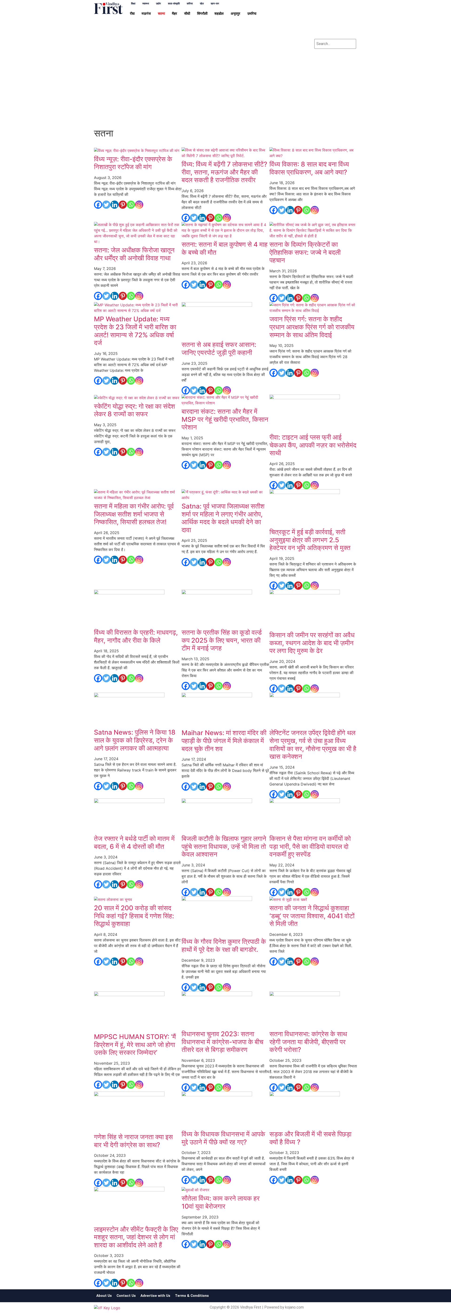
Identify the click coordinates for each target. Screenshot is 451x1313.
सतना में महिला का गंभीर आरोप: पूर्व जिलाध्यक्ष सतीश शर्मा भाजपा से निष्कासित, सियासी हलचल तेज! (134, 514)
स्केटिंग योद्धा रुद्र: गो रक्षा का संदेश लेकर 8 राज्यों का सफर (134, 410)
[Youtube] (349, 8)
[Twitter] (335, 8)
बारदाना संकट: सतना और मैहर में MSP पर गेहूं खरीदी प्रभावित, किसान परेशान (225, 419)
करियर (190, 3)
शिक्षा (133, 3)
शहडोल (219, 13)
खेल (202, 3)
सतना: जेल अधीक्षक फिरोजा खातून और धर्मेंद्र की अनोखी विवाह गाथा (134, 254)
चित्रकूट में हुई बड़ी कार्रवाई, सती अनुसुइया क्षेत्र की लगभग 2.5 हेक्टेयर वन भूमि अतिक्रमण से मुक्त (309, 540)
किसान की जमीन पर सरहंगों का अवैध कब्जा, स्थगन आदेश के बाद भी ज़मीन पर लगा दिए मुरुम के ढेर (312, 643)
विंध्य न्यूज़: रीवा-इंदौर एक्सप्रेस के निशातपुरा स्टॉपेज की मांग (133, 163)
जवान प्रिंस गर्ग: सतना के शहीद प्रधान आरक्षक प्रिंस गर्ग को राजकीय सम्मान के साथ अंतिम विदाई (311, 327)
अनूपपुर (235, 13)
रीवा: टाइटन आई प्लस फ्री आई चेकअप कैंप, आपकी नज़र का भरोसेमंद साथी (312, 445)
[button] (133, 14)
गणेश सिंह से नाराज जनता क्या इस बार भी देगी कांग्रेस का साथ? (133, 1141)
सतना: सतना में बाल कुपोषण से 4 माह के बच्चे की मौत (225, 248)
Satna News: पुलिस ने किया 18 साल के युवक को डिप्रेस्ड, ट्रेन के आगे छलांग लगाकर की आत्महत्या (134, 740)
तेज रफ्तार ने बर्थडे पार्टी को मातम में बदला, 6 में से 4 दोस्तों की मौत (134, 842)
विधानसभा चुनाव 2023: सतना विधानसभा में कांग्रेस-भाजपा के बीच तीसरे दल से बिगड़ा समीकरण (222, 1042)
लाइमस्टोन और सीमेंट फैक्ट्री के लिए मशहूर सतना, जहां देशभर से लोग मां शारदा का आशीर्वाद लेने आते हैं (136, 1237)
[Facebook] (321, 8)
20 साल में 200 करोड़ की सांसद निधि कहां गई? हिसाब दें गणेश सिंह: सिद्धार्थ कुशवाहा (134, 916)
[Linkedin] (335, 21)
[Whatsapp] (349, 21)
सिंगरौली (202, 13)
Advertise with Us (155, 1296)
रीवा (132, 13)
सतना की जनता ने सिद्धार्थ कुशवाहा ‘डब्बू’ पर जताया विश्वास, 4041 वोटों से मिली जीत (311, 916)
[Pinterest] (123, 205)
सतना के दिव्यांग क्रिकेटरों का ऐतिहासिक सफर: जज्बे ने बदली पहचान (305, 252)
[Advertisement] (225, 91)
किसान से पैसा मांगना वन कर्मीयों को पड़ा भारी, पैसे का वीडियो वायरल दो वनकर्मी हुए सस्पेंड (310, 846)
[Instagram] (321, 21)
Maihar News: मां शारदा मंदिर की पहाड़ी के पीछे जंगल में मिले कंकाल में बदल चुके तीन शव (224, 740)
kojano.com (294, 1307)
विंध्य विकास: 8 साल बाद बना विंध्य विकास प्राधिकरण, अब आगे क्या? (309, 168)
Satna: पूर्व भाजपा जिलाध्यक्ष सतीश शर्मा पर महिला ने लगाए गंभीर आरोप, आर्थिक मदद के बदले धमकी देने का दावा (223, 518)
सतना (161, 13)
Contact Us (126, 1296)
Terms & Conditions (192, 1296)
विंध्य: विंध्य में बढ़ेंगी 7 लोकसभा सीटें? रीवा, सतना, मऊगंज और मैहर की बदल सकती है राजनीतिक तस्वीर (224, 172)
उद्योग (158, 3)
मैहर (174, 13)
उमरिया (251, 13)
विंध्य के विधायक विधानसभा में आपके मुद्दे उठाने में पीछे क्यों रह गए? (223, 1138)
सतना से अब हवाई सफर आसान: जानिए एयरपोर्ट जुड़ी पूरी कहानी (219, 349)
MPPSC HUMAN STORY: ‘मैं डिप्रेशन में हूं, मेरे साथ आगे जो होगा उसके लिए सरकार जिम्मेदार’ (135, 1044)
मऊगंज (146, 13)
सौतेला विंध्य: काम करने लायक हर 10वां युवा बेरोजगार (221, 1202)
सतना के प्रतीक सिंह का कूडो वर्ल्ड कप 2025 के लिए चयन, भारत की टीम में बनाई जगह (222, 640)
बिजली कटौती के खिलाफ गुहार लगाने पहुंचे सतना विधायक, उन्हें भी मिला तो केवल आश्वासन (224, 846)
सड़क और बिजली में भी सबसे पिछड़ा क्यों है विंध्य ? (310, 1138)
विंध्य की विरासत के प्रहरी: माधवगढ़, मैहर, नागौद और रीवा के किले (136, 636)
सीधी (187, 13)
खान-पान (215, 3)
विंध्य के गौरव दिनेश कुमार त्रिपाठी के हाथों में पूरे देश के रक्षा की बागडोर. (224, 945)
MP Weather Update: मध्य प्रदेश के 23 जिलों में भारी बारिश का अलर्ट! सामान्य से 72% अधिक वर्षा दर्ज (135, 331)
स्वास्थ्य (145, 3)
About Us (104, 1296)
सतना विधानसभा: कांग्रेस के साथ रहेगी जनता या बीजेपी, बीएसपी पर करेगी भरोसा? (308, 1042)
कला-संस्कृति (174, 3)
